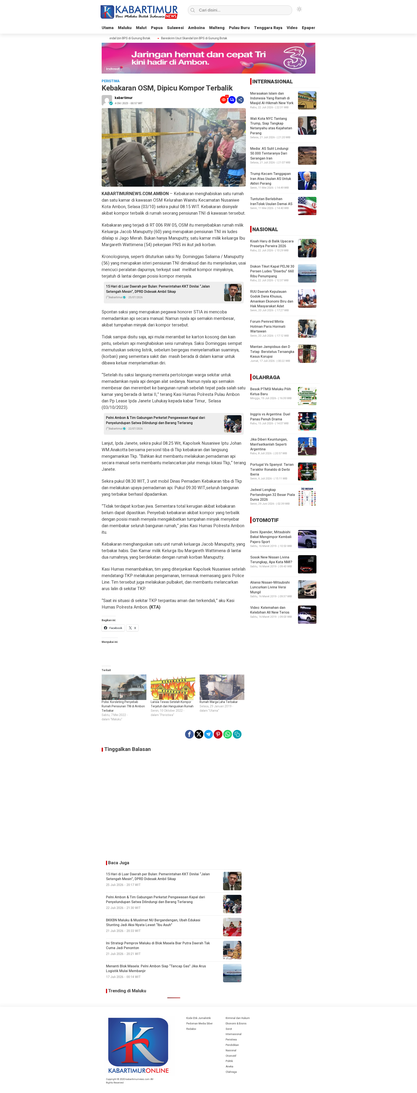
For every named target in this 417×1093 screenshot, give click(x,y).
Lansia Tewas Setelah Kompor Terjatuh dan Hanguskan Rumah (172, 704)
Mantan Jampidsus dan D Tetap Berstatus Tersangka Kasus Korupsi (272, 351)
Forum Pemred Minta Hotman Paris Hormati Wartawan (267, 326)
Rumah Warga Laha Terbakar (219, 702)
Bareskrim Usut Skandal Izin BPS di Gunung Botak (182, 38)
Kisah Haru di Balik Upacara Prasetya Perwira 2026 (272, 244)
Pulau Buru (239, 28)
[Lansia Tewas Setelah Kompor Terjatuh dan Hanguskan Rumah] (173, 687)
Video (292, 28)
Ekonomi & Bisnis (236, 1024)
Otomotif (231, 1056)
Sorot (229, 1029)
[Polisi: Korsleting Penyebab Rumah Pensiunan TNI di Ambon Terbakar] (124, 687)
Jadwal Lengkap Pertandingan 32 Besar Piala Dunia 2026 (272, 494)
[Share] (240, 100)
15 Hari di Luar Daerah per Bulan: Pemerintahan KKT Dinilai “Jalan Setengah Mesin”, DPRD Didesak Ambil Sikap (158, 289)
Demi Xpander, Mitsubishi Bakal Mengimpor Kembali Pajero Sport (270, 537)
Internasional (234, 1034)
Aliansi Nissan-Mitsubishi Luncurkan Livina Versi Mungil (270, 587)
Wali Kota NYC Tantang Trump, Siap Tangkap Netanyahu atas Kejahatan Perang (271, 126)
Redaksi (191, 1029)
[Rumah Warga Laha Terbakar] (222, 687)
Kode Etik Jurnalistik (198, 1018)
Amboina (196, 28)
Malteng (217, 28)
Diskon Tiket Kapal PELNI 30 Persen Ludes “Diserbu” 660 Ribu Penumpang (272, 271)
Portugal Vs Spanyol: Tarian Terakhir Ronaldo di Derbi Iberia (272, 469)
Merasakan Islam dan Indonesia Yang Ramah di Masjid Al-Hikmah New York (271, 98)
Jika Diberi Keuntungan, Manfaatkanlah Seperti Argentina (269, 444)
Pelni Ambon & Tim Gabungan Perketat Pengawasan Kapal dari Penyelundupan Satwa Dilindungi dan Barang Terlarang (155, 420)
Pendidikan (232, 1045)
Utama (108, 28)
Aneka (229, 1066)
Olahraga (231, 1072)
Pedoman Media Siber (199, 1024)
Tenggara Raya (268, 28)
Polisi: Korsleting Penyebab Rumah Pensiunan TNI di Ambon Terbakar (123, 706)
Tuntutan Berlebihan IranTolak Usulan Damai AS (271, 202)
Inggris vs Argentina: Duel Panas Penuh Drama (270, 417)
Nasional (231, 1050)
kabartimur (124, 97)
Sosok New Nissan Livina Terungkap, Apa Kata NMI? (271, 560)
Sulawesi (175, 28)
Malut (141, 28)
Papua (157, 28)
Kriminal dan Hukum (238, 1018)
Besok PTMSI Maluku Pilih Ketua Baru (270, 392)
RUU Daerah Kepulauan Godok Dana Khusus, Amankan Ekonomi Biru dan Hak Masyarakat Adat (271, 299)
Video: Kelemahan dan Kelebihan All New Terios (269, 610)
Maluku (125, 28)
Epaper (308, 28)
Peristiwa (231, 1040)
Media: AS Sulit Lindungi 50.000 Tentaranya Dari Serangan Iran (269, 153)
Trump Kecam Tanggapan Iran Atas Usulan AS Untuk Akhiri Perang (270, 178)
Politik (229, 1061)
